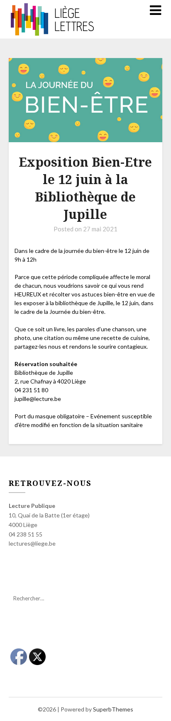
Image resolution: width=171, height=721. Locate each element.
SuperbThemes (113, 709)
